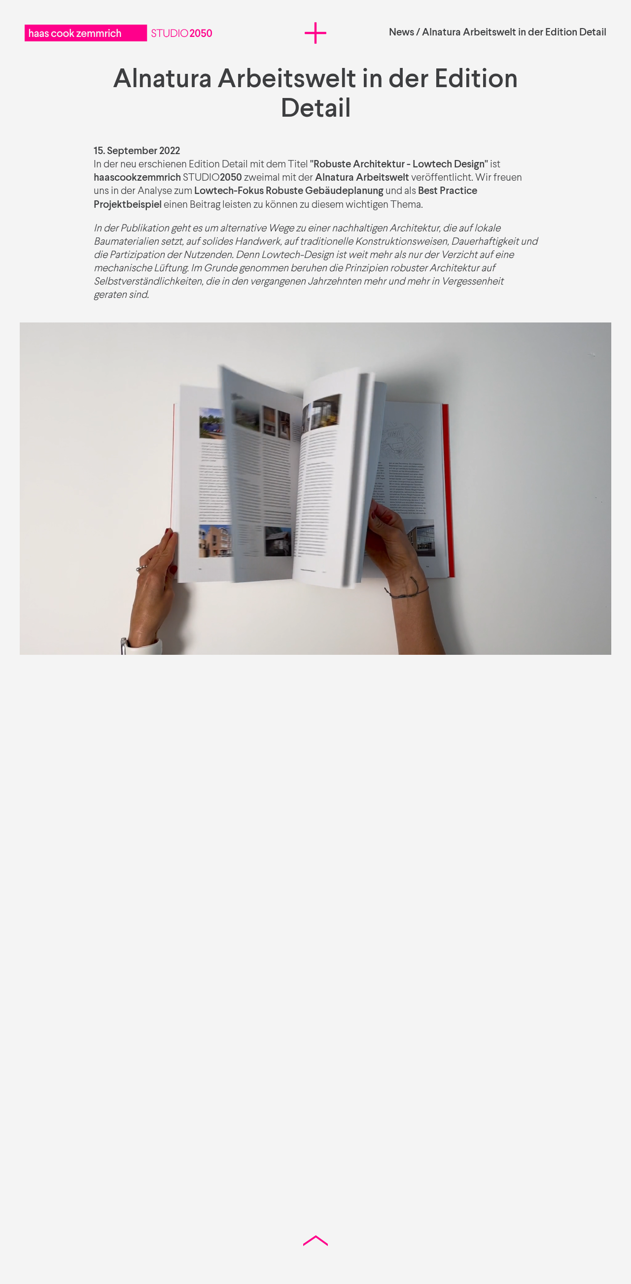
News (401, 33)
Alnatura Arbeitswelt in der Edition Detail (514, 33)
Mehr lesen (91, 902)
